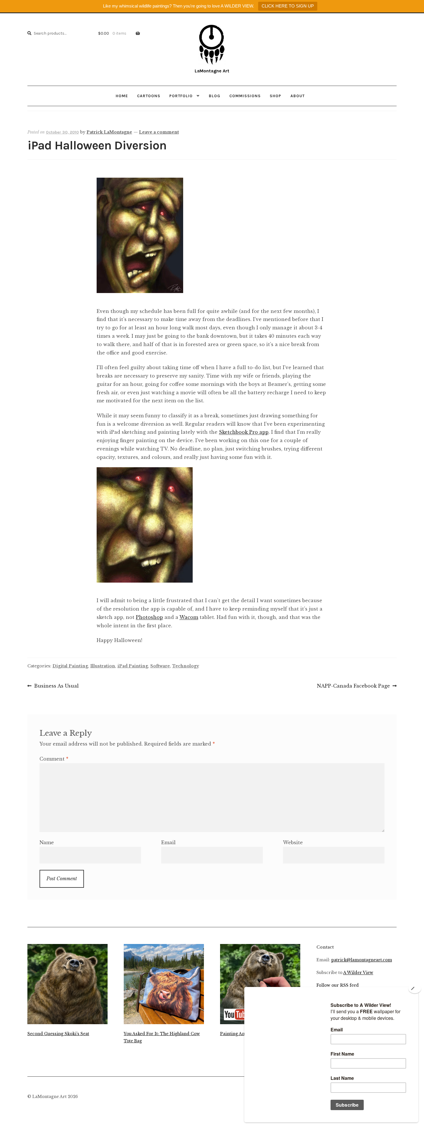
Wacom (188, 617)
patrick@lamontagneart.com (361, 960)
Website (293, 842)
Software (160, 666)
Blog (214, 95)
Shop (275, 95)
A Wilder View (358, 972)
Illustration (102, 666)
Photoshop (149, 617)
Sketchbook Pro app (244, 432)
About (297, 95)
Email (168, 842)
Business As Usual (56, 686)
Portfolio (181, 95)
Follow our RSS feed (337, 985)
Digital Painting (70, 666)
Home (122, 95)
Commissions (245, 95)
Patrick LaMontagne (109, 132)
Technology (185, 666)
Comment (54, 759)
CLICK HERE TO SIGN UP (288, 5)
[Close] (414, 988)
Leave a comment (159, 132)
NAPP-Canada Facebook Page (353, 686)
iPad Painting (132, 666)
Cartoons (148, 95)
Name (47, 842)
